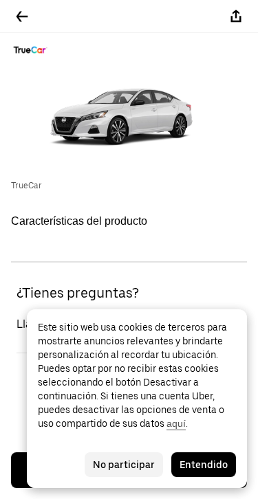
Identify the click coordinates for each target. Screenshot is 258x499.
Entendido (204, 464)
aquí (176, 423)
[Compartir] (235, 16)
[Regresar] (22, 16)
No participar (124, 464)
